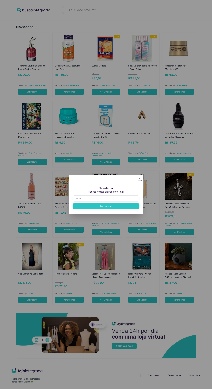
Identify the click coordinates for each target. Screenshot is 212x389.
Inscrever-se (106, 206)
